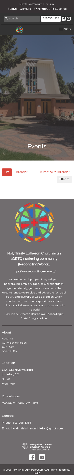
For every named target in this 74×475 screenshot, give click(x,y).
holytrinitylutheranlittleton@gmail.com (37, 428)
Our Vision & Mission (14, 342)
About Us (7, 338)
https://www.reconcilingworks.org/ (34, 271)
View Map (8, 383)
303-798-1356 (51, 18)
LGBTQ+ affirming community (34, 259)
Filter (62, 179)
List (7, 172)
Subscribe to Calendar (54, 172)
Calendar (21, 172)
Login (37, 473)
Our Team (8, 347)
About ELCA (9, 351)
